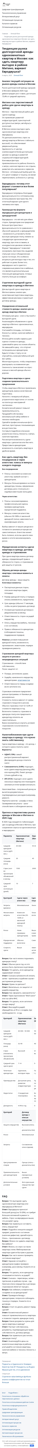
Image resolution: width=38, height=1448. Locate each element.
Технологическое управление (14, 13)
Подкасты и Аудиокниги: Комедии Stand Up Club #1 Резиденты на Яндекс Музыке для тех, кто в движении (18, 1365)
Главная (5, 34)
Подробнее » (13, 1393)
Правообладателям (9, 1409)
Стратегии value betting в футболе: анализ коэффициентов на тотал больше (16, 1378)
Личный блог (15, 34)
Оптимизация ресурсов (11, 27)
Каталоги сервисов (9, 23)
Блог (4, 1393)
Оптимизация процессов (12, 20)
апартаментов (24, 680)
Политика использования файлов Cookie (18, 1402)
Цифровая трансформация (13, 9)
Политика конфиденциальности (14, 1405)
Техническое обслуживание (12, 1436)
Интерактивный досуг (11, 16)
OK (32, 1445)
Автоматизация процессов (12, 1433)
